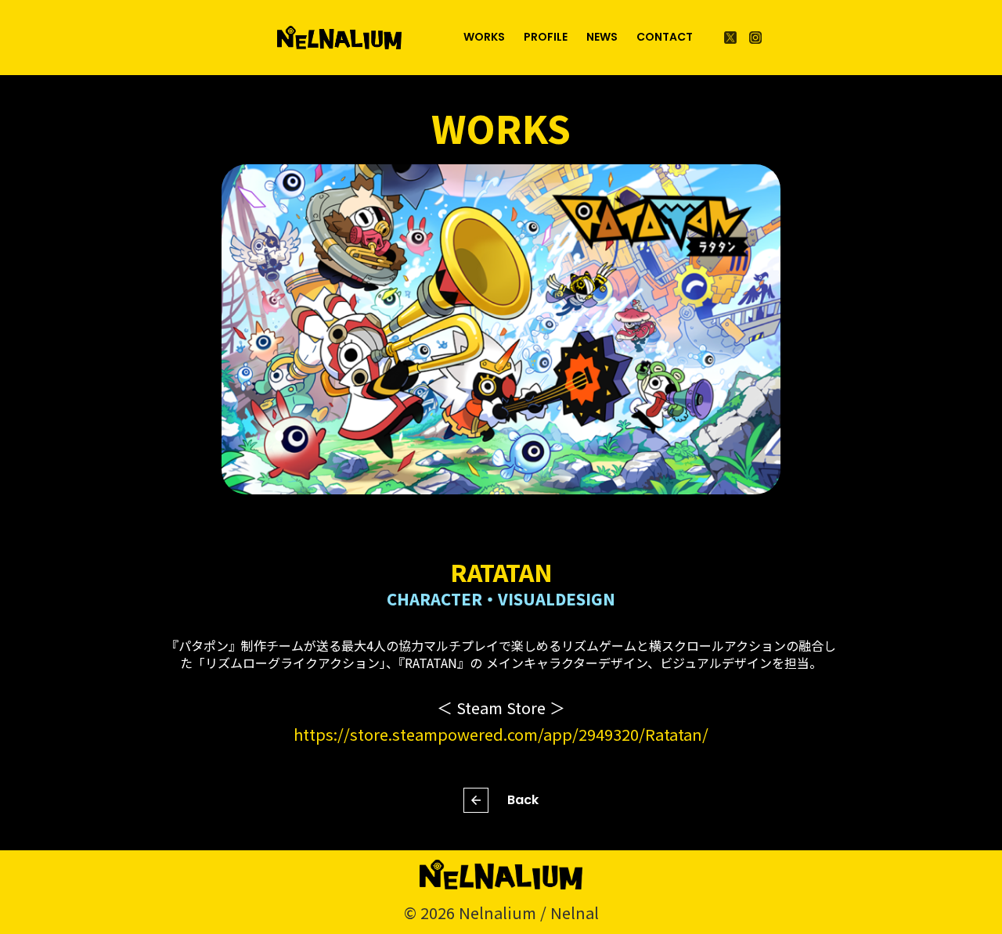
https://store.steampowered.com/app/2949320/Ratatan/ (501, 734)
